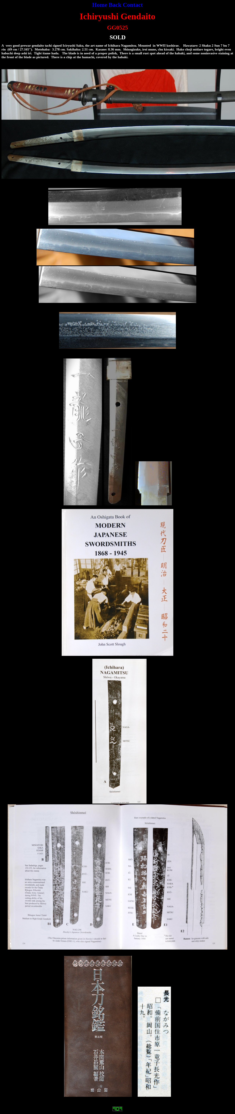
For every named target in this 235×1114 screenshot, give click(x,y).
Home (99, 4)
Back (115, 4)
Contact (133, 4)
